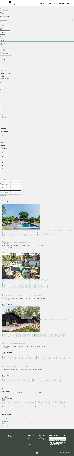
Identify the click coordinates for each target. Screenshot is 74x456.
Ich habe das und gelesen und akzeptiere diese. (57, 443)
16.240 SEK (6, 352)
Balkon (3, 142)
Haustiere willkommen (6, 67)
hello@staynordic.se (10, 436)
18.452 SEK (6, 304)
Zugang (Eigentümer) (45, 0)
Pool (3, 120)
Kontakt (68, 3)
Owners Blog (40, 442)
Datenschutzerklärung (42, 439)
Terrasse (4, 128)
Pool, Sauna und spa (6, 73)
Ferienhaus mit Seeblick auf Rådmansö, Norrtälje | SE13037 (14, 343)
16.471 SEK (6, 251)
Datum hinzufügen (3, 20)
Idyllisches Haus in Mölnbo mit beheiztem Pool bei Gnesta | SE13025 (16, 242)
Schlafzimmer (2, 42)
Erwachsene (2, 32)
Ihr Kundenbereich (53, 0)
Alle (4, 58)
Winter (3, 76)
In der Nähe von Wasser (7, 70)
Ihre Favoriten (59, 0)
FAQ (27, 445)
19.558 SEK (6, 421)
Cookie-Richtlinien (41, 438)
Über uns (28, 442)
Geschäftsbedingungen (42, 437)
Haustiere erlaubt (5, 151)
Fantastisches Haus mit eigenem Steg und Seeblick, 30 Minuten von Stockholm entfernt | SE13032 (22, 295)
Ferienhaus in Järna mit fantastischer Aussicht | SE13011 (13, 389)
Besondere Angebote (30, 439)
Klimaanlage (4, 148)
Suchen (1, 7)
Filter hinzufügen (3, 195)
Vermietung (48, 3)
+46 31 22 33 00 (10, 435)
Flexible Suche (3, 13)
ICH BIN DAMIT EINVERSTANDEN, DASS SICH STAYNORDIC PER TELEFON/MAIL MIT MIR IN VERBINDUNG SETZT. (57, 447)
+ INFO (3, 252)
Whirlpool (4, 125)
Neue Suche (2, 52)
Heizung (4, 145)
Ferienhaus (5, 59)
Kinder (1, 35)
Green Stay (4, 65)
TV (2, 137)
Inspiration (61, 3)
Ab (2, 251)
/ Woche (10, 251)
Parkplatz (4, 139)
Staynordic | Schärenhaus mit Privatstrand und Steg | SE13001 (14, 413)
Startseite (41, 3)
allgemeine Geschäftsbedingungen (56, 443)
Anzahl (1, 39)
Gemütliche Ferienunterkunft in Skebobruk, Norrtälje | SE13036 (15, 366)
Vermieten (55, 3)
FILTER (1, 8)
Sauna (3, 122)
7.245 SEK (6, 375)
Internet (4, 117)
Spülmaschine (5, 131)
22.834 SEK (6, 398)
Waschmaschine (5, 134)
